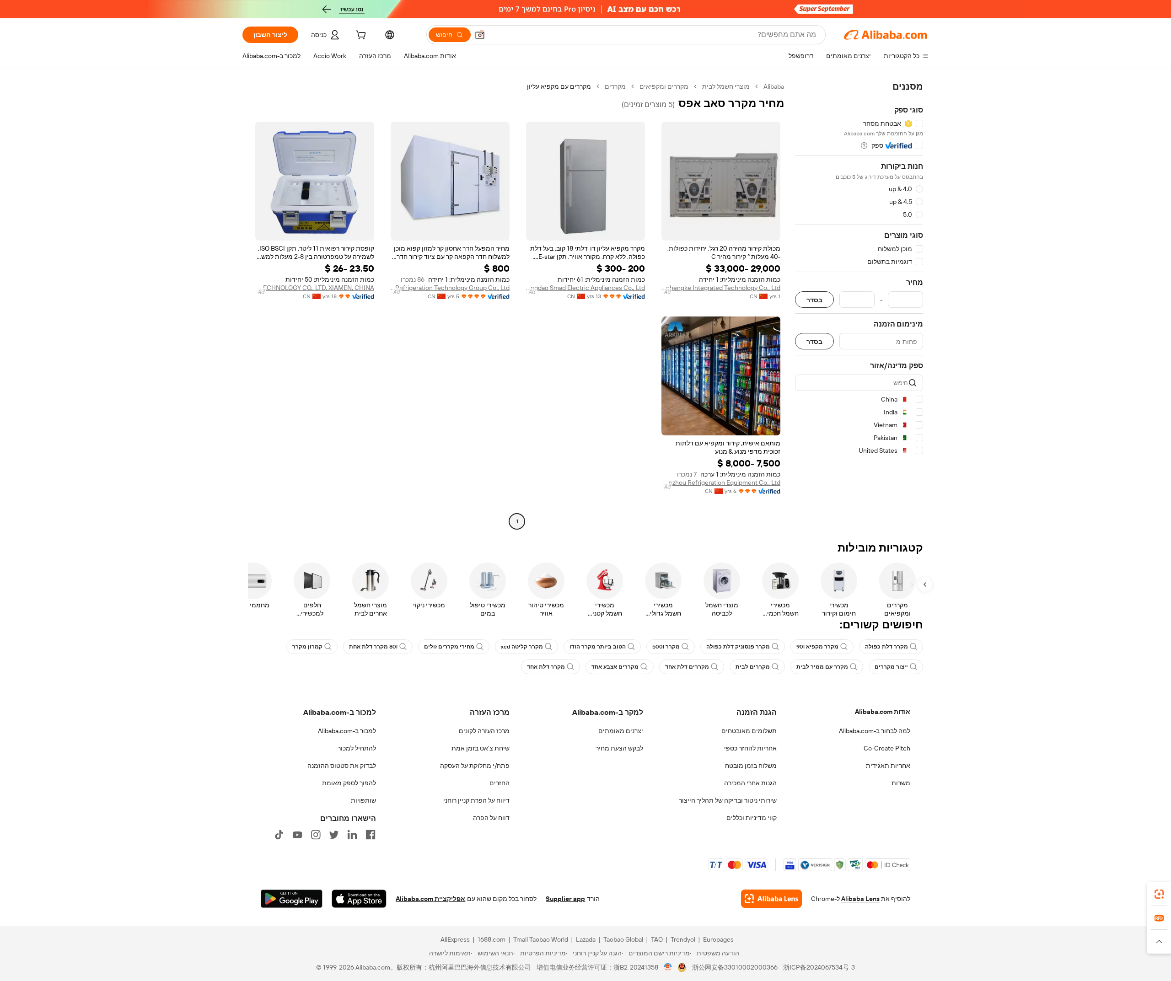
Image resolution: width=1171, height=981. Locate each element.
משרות (901, 783)
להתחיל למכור (357, 748)
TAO (657, 939)
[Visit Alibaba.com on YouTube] (297, 834)
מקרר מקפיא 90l (817, 646)
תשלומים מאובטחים (749, 730)
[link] (1159, 894)
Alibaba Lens (860, 898)
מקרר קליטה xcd (522, 646)
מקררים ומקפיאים (663, 86)
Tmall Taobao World (540, 939)
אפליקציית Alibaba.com (430, 898)
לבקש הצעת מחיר (619, 748)
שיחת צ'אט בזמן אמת (480, 748)
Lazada (586, 939)
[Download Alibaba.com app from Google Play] (291, 899)
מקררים (615, 86)
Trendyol (683, 939)
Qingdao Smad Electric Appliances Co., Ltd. (585, 287)
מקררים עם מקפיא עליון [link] (559, 86)
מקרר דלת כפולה (886, 646)
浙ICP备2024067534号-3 (819, 967)
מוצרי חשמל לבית (726, 86)
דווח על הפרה (491, 817)
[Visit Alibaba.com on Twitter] (333, 834)
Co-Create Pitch (887, 748)
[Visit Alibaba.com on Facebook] (370, 834)
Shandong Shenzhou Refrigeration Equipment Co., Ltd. (720, 482)
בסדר (814, 300)
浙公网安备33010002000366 (735, 967)
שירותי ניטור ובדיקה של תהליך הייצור (728, 800)
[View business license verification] (668, 967)
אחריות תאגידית (888, 765)
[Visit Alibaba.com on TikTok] (279, 834)
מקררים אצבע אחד (615, 667)
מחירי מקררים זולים (449, 646)
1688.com (491, 939)
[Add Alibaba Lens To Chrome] (771, 899)
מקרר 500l (666, 646)
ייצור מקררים (891, 667)
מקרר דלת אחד (546, 667)
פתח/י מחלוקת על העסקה (475, 765)
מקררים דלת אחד (687, 667)
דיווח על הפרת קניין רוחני (476, 800)
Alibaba (773, 86)
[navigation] (859, 305)
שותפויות (363, 800)
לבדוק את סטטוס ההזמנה (341, 765)
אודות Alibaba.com (882, 711)
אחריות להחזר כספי (750, 748)
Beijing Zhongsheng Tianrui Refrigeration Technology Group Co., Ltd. (450, 287)
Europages (718, 939)
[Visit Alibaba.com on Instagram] (315, 834)
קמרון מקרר (307, 646)
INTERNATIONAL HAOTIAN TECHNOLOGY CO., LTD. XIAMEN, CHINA (314, 287)
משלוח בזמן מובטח (751, 765)
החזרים (499, 783)
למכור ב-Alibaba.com (347, 730)
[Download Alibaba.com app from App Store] (359, 899)
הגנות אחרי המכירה (750, 783)
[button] (479, 34)
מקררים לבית (753, 667)
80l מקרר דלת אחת (373, 646)
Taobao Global (623, 939)
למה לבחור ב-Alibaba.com (874, 730)
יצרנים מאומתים (620, 730)
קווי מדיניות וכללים (751, 817)
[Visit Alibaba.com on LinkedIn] (352, 834)
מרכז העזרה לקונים (484, 730)
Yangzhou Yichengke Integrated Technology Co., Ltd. (720, 287)
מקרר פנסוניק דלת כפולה (738, 646)
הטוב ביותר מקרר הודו (597, 646)
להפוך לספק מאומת (349, 783)
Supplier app (565, 898)
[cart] (360, 36)
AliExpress (455, 939)
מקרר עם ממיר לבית (822, 667)
